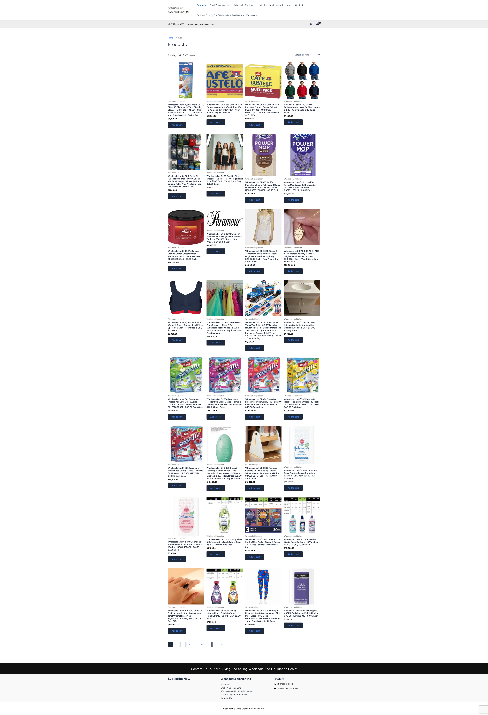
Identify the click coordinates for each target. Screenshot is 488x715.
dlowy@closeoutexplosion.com (289, 688)
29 (202, 644)
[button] (311, 24)
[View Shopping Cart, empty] (317, 24)
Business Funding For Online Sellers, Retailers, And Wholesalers (227, 15)
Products (201, 5)
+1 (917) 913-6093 (285, 684)
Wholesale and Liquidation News (275, 5)
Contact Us (300, 5)
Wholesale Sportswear (245, 5)
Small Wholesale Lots (220, 5)
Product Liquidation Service (234, 694)
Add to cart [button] (177, 125)
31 (215, 644)
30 (208, 644)
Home (170, 38)
